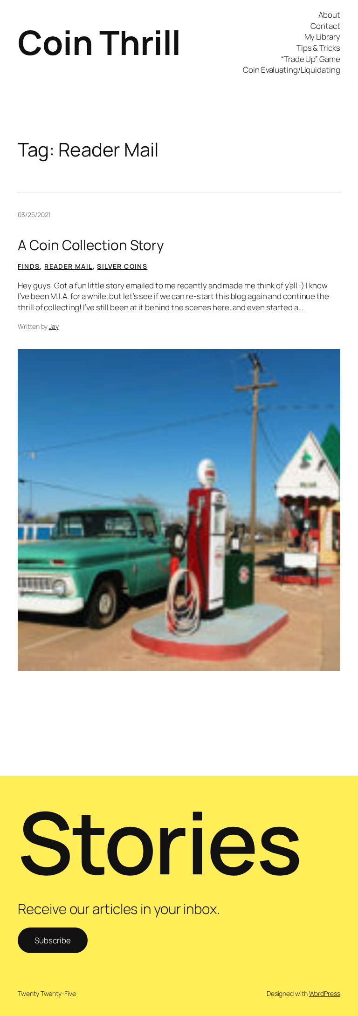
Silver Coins (122, 266)
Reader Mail (68, 266)
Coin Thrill (99, 42)
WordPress (324, 993)
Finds (29, 266)
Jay (54, 326)
